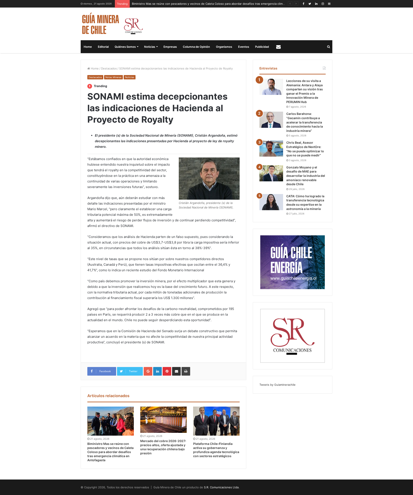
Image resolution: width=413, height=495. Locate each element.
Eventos (243, 46)
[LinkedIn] (316, 4)
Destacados (109, 68)
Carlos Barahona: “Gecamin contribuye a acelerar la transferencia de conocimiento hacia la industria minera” (304, 122)
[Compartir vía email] (176, 371)
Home (88, 46)
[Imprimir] (186, 371)
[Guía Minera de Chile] (112, 24)
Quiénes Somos (125, 46)
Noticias (149, 46)
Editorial (103, 46)
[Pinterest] (167, 371)
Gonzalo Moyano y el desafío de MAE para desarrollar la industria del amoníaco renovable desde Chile (305, 175)
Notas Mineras (113, 77)
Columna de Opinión (196, 46)
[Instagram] (322, 4)
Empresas (170, 46)
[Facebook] (303, 4)
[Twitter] (310, 4)
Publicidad (262, 46)
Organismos (224, 46)
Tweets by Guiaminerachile (277, 384)
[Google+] (148, 371)
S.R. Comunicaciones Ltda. (221, 487)
